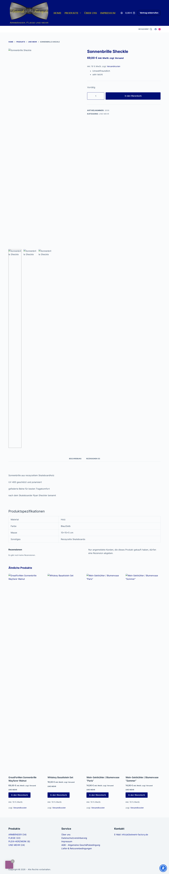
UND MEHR (104, 114)
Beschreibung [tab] (75, 459)
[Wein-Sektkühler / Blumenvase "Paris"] (104, 673)
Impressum (107, 13)
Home (57, 13)
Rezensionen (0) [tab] (93, 459)
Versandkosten (113, 66)
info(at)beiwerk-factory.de (135, 834)
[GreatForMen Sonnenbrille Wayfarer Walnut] (26, 673)
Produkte (71, 13)
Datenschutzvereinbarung (74, 838)
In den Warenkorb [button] (19, 795)
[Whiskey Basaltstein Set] (65, 673)
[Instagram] (160, 29)
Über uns (90, 13)
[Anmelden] (122, 13)
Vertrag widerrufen (149, 13)
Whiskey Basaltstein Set (60, 777)
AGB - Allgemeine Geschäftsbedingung (80, 845)
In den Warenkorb (133, 96)
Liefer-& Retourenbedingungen (76, 848)
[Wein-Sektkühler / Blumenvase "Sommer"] (143, 673)
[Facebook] (156, 29)
